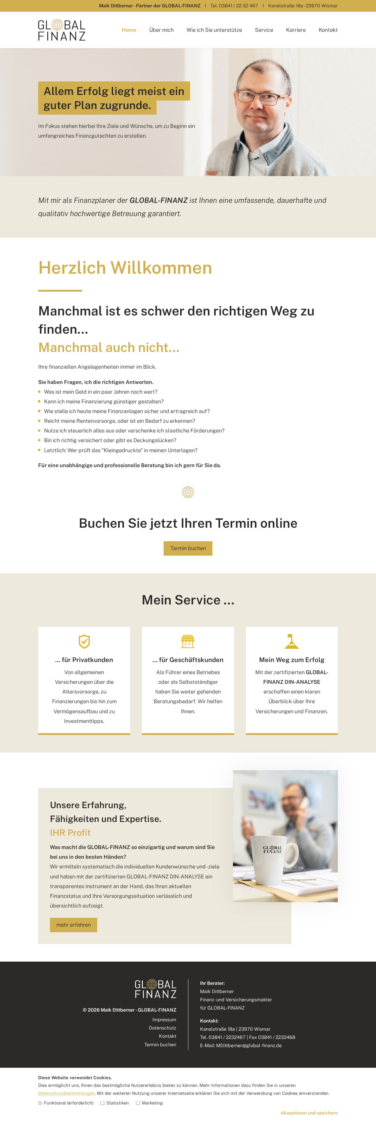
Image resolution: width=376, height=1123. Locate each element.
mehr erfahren (73, 925)
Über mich (161, 30)
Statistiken (117, 1102)
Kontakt (328, 30)
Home (129, 30)
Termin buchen (188, 548)
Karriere (296, 30)
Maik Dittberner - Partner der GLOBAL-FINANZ (149, 6)
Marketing (152, 1102)
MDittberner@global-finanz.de (249, 1045)
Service (264, 30)
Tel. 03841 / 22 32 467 (234, 6)
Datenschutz (162, 1028)
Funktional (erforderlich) (69, 1102)
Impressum (164, 1019)
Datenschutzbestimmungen (66, 1093)
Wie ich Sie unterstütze (214, 30)
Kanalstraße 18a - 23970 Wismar (303, 6)
